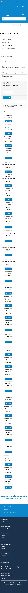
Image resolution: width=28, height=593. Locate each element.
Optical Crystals (4, 528)
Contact (3, 578)
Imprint (2, 539)
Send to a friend (7, 59)
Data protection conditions (19, 72)
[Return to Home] (2, 25)
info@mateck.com (21, 5)
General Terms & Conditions (7, 542)
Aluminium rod (8, 112)
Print (5, 61)
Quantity (5, 90)
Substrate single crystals (6, 524)
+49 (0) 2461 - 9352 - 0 (6, 573)
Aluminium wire (8, 271)
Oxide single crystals (5, 526)
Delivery (3, 546)
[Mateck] (7, 6)
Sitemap (3, 548)
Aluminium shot (8, 148)
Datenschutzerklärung (6, 544)
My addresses (4, 560)
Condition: (3, 56)
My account (5, 553)
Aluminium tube (8, 161)
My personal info (5, 562)
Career (2, 537)
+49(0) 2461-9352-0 (20, 6)
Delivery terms (16, 76)
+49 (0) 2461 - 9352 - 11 (6, 575)
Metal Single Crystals (6, 521)
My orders (3, 555)
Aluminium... (8, 479)
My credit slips (4, 557)
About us (3, 535)
